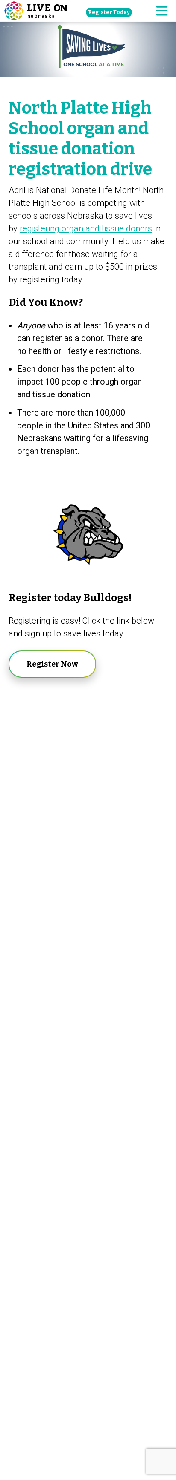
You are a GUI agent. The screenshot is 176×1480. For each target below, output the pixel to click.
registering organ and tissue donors (86, 228)
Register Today (109, 12)
